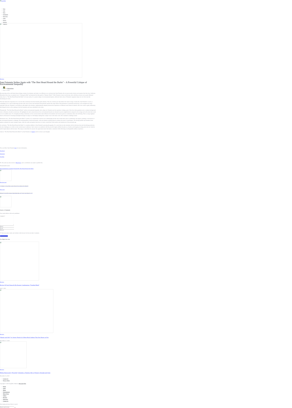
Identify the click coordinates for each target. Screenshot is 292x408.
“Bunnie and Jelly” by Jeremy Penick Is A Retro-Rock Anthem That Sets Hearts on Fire (24, 337)
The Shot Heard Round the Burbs (26, 168)
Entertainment (5, 14)
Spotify (33, 131)
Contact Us (5, 378)
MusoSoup (18, 162)
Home (4, 8)
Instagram (2, 153)
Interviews (5, 22)
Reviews (4, 20)
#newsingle (2, 168)
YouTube (2, 156)
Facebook (2, 150)
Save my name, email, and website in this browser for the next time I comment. (20, 233)
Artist (4, 10)
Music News (5, 16)
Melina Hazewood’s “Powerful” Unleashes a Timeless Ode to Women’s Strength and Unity (25, 373)
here (15, 148)
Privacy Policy (6, 380)
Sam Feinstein (14, 168)
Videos (4, 18)
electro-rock (8, 168)
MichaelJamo (10, 88)
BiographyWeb (22, 383)
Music (4, 12)
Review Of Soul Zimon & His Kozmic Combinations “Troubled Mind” (19, 285)
